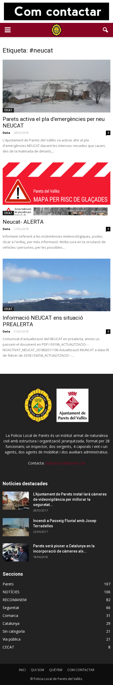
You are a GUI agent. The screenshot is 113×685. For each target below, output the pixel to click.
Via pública (11, 639)
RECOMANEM (15, 599)
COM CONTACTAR (80, 670)
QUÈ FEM (55, 670)
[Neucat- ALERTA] (56, 188)
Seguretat (11, 607)
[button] (105, 30)
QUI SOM (37, 670)
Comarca (10, 615)
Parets (8, 583)
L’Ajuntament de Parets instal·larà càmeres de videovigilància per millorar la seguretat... (70, 499)
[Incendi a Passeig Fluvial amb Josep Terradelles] (16, 527)
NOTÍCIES (11, 591)
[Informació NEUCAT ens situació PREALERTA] (56, 285)
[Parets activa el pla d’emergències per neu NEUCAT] (56, 86)
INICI (22, 670)
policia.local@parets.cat (65, 463)
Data (6, 133)
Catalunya (11, 623)
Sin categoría (14, 631)
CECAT (8, 110)
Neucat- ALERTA (23, 222)
